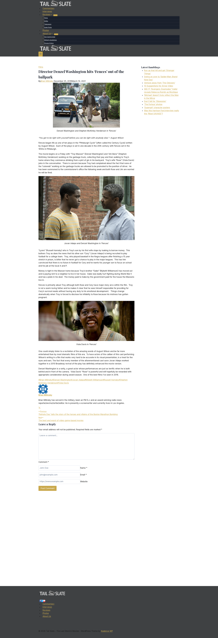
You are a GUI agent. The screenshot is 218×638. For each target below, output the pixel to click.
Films (46, 18)
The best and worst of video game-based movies (60, 419)
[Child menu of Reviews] (55, 15)
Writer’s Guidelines (50, 40)
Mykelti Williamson (94, 380)
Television (47, 24)
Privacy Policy (49, 43)
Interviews (47, 11)
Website (84, 481)
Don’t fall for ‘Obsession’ (155, 101)
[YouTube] (44, 601)
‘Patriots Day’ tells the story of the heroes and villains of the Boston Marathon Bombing (78, 413)
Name (83, 468)
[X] (42, 601)
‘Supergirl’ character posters (157, 107)
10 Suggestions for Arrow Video (158, 86)
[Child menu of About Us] (56, 34)
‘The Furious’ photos (153, 104)
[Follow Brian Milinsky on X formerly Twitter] (39, 408)
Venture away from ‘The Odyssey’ (159, 83)
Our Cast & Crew (49, 37)
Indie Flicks (48, 27)
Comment (43, 462)
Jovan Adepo (78, 380)
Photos (46, 30)
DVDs (46, 21)
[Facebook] (40, 601)
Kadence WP (107, 631)
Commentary (48, 8)
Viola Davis (63, 383)
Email (83, 475)
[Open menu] (40, 54)
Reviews (46, 610)
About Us (47, 616)
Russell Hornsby (111, 380)
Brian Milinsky (47, 81)
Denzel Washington (61, 380)
